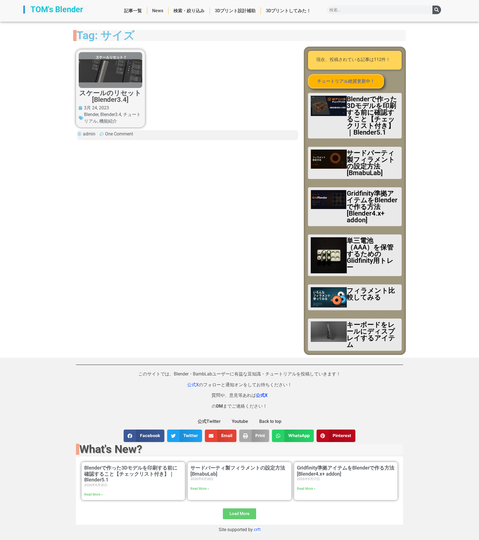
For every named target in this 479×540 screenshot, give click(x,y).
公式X (193, 384)
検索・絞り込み (189, 10)
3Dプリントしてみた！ (288, 10)
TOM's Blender (56, 9)
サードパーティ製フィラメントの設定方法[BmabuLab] (371, 163)
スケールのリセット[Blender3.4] (110, 96)
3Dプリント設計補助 (235, 10)
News (157, 10)
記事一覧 (133, 10)
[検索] (436, 10)
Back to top (270, 421)
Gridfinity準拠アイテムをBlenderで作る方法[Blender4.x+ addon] (372, 207)
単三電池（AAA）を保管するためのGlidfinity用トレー (370, 254)
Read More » (93, 494)
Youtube (240, 421)
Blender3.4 (110, 114)
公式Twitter (209, 421)
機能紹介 (108, 121)
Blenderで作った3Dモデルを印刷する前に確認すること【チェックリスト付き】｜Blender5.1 (372, 115)
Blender (91, 114)
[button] (144, 436)
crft (257, 529)
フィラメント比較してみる (371, 294)
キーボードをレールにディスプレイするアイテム (371, 335)
